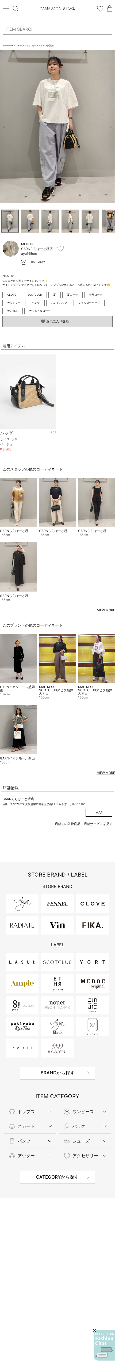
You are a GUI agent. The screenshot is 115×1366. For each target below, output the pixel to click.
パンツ (36, 302)
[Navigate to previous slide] (4, 126)
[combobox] (57, 29)
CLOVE (11, 294)
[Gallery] (57, 126)
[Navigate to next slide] (111, 126)
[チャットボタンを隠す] (94, 1330)
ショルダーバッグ (89, 302)
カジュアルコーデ (40, 310)
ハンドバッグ (59, 302)
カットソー (14, 302)
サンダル (12, 310)
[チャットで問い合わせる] (104, 1345)
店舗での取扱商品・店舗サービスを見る (84, 824)
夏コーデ (72, 294)
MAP (99, 813)
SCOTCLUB (35, 294)
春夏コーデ (95, 294)
